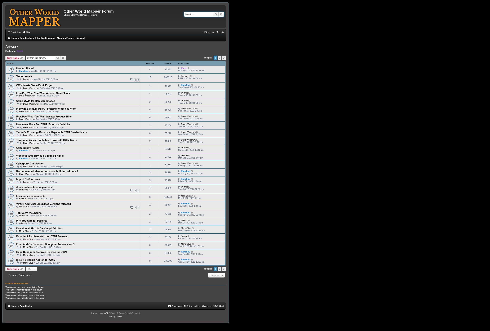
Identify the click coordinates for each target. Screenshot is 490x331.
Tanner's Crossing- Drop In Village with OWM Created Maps (51, 132)
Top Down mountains (29, 212)
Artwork (11, 47)
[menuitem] (26, 32)
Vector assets (24, 76)
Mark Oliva (24, 206)
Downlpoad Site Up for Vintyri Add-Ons (39, 228)
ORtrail (184, 93)
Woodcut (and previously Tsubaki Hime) (40, 155)
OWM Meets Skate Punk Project (35, 85)
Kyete (20, 51)
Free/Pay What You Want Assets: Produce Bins (44, 116)
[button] (224, 58)
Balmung (27, 79)
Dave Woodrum (30, 88)
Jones (184, 236)
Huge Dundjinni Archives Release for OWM (41, 252)
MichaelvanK (187, 196)
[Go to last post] (188, 68)
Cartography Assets (27, 147)
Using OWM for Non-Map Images (35, 101)
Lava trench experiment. (30, 196)
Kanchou (23, 71)
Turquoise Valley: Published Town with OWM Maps (46, 140)
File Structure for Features (31, 220)
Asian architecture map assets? (34, 187)
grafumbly (23, 190)
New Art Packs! (25, 68)
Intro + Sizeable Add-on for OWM (36, 259)
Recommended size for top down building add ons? (47, 171)
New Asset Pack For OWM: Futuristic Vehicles (43, 124)
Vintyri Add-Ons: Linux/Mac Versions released (43, 203)
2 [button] (219, 58)
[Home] (35, 16)
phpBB (105, 313)
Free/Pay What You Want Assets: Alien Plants (43, 93)
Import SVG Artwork (28, 179)
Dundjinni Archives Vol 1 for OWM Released (42, 236)
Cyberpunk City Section (30, 163)
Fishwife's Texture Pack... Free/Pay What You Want (46, 108)
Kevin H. (23, 198)
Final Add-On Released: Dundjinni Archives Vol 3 (45, 244)
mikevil (22, 223)
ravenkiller (24, 215)
